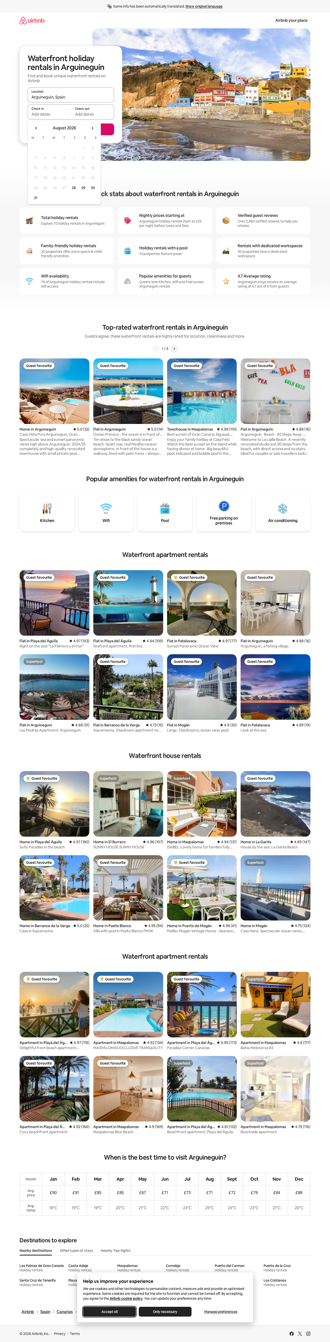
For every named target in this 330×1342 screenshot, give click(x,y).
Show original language (204, 6)
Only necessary (165, 1311)
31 (35, 198)
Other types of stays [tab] (76, 1250)
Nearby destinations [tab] (36, 1250)
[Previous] (156, 349)
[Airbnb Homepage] (32, 20)
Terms (75, 1333)
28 (74, 188)
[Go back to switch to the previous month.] (36, 128)
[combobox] (71, 97)
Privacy (59, 1333)
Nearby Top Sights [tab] (115, 1250)
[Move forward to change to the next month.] (92, 128)
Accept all (109, 1311)
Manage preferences (220, 1311)
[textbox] (49, 114)
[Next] (174, 349)
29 (83, 188)
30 (93, 188)
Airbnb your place (291, 20)
